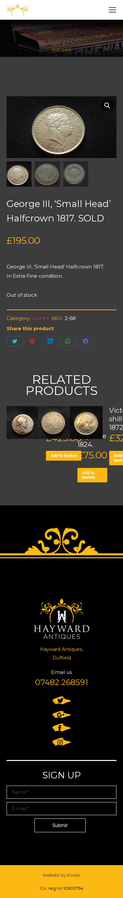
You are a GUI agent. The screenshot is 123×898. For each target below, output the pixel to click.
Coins (38, 318)
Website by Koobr (62, 875)
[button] (107, 105)
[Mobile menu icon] (112, 10)
